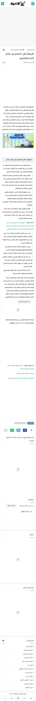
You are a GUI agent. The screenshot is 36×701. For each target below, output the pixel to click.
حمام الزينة (28, 672)
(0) (3, 62)
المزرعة (29, 665)
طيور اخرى (29, 676)
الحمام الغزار (28, 657)
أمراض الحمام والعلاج (25, 669)
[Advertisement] (18, 27)
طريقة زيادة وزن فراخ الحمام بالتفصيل (21, 378)
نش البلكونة (28, 687)
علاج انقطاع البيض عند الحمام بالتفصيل (20, 229)
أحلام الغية (29, 646)
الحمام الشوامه (27, 654)
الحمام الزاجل (28, 650)
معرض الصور (28, 684)
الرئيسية (29, 50)
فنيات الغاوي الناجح (16, 50)
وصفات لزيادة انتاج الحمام (25, 373)
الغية (10, 694)
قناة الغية (21, 323)
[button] (25, 430)
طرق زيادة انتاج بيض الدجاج (16, 223)
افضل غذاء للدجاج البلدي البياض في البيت (20, 226)
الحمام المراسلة (27, 661)
